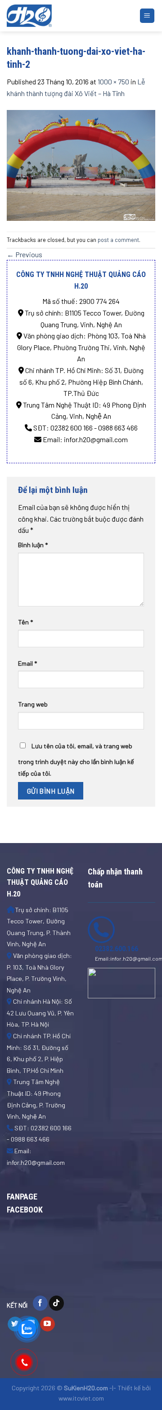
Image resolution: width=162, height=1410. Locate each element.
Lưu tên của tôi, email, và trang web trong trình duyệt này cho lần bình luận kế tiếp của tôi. (76, 759)
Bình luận (33, 545)
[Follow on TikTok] (56, 1303)
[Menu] (147, 16)
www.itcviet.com (81, 1398)
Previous (24, 254)
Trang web (33, 704)
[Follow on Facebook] (40, 1303)
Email (27, 663)
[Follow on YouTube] (47, 1324)
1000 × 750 (113, 81)
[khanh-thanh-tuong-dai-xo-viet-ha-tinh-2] (81, 164)
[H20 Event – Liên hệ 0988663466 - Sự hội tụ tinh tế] (52, 15)
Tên (25, 622)
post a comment (118, 239)
